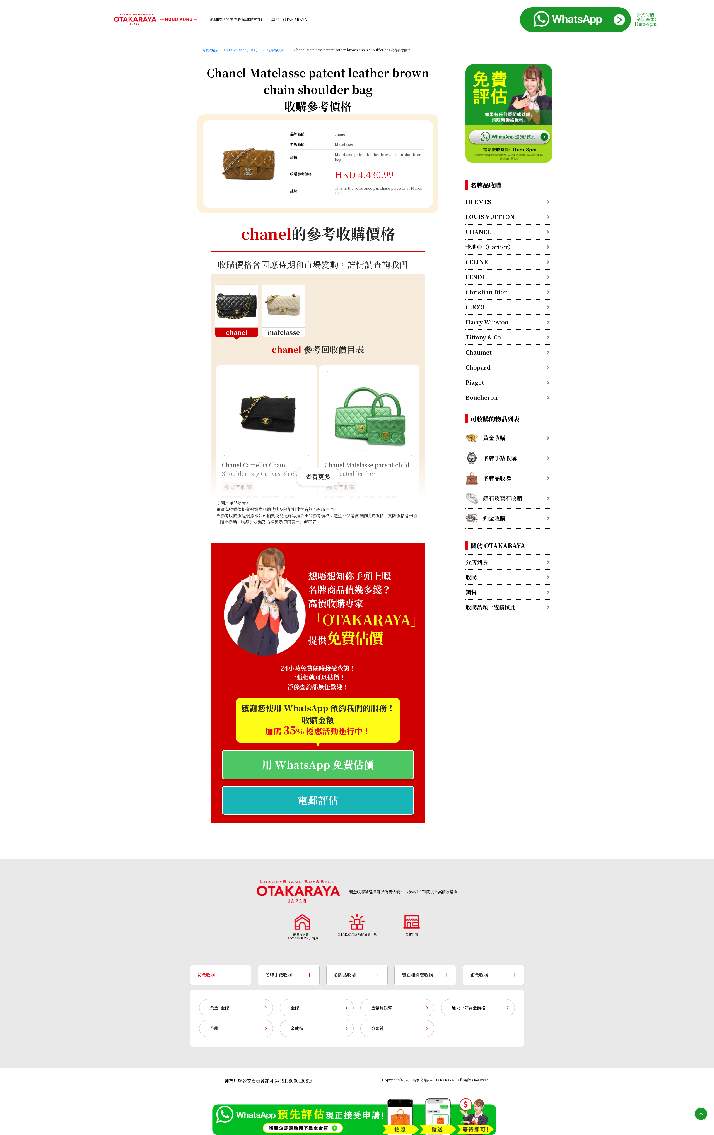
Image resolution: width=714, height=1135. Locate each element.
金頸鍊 (377, 1028)
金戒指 (297, 1028)
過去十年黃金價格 (468, 1008)
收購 (471, 577)
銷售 (471, 592)
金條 (295, 1008)
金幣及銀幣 (381, 1008)
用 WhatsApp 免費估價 (318, 764)
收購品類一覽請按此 (490, 607)
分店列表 (476, 562)
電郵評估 (318, 799)
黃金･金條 (219, 1008)
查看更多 (318, 476)
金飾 (214, 1028)
